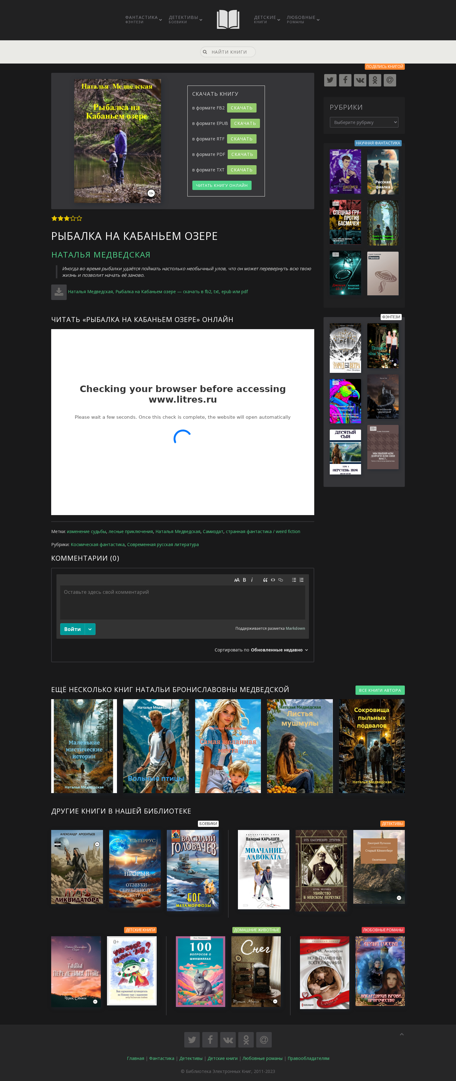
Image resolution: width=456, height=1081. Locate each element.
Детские (265, 19)
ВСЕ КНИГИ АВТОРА (380, 690)
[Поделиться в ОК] (246, 1040)
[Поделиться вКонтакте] (228, 1040)
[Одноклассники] (375, 80)
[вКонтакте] (360, 80)
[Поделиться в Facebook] (210, 1040)
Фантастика (141, 19)
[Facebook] (345, 80)
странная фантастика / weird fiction (263, 531)
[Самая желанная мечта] (225, 746)
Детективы (183, 19)
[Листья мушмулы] (297, 746)
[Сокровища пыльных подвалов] (369, 746)
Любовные (301, 19)
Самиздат (213, 531)
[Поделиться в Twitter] (192, 1040)
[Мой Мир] (390, 80)
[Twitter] (330, 80)
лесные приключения (131, 531)
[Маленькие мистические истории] (81, 746)
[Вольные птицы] (153, 746)
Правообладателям (308, 1058)
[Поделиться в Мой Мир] (264, 1040)
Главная (135, 1058)
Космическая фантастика (98, 544)
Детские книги (223, 1058)
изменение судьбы (86, 531)
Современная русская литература (163, 544)
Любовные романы (263, 1058)
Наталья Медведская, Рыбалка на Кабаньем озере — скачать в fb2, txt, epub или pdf (158, 291)
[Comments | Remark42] (182, 615)
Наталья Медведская (101, 254)
